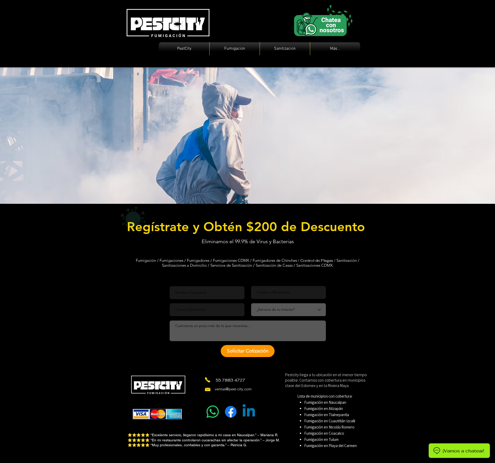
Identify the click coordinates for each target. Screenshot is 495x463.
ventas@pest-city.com (233, 388)
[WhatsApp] (212, 411)
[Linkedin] (249, 411)
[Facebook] (230, 411)
